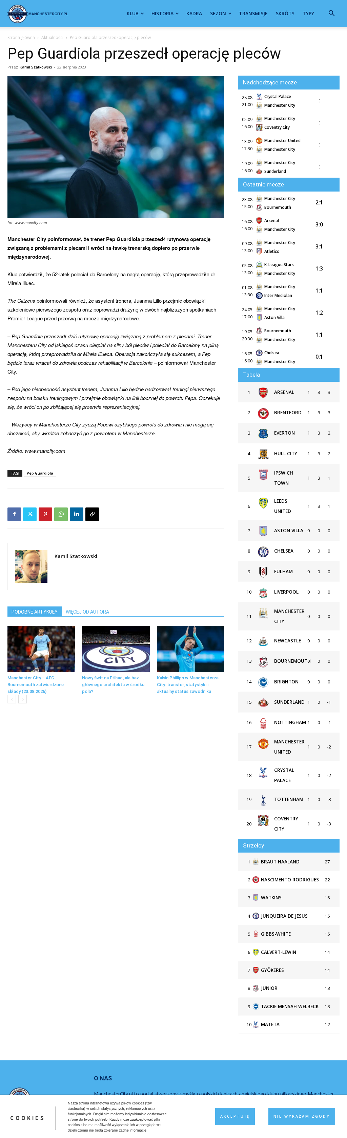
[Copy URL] (92, 514)
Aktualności (52, 37)
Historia (162, 13)
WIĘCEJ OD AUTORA (87, 612)
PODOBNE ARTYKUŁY (35, 612)
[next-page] (22, 699)
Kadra (194, 13)
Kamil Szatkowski (36, 66)
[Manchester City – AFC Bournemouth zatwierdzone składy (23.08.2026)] (41, 649)
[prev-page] (11, 699)
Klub (133, 13)
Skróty (285, 13)
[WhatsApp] (61, 514)
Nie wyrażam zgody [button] (301, 1116)
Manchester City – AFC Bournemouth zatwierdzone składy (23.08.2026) (35, 684)
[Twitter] (30, 514)
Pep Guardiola (40, 473)
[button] (331, 14)
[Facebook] (14, 514)
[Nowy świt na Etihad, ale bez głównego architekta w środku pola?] (115, 649)
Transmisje (253, 13)
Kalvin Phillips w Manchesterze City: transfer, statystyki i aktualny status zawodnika (188, 684)
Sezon (218, 13)
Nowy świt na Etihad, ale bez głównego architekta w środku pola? (113, 684)
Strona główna (21, 37)
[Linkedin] (76, 514)
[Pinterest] (45, 514)
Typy (308, 13)
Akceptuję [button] (235, 1116)
